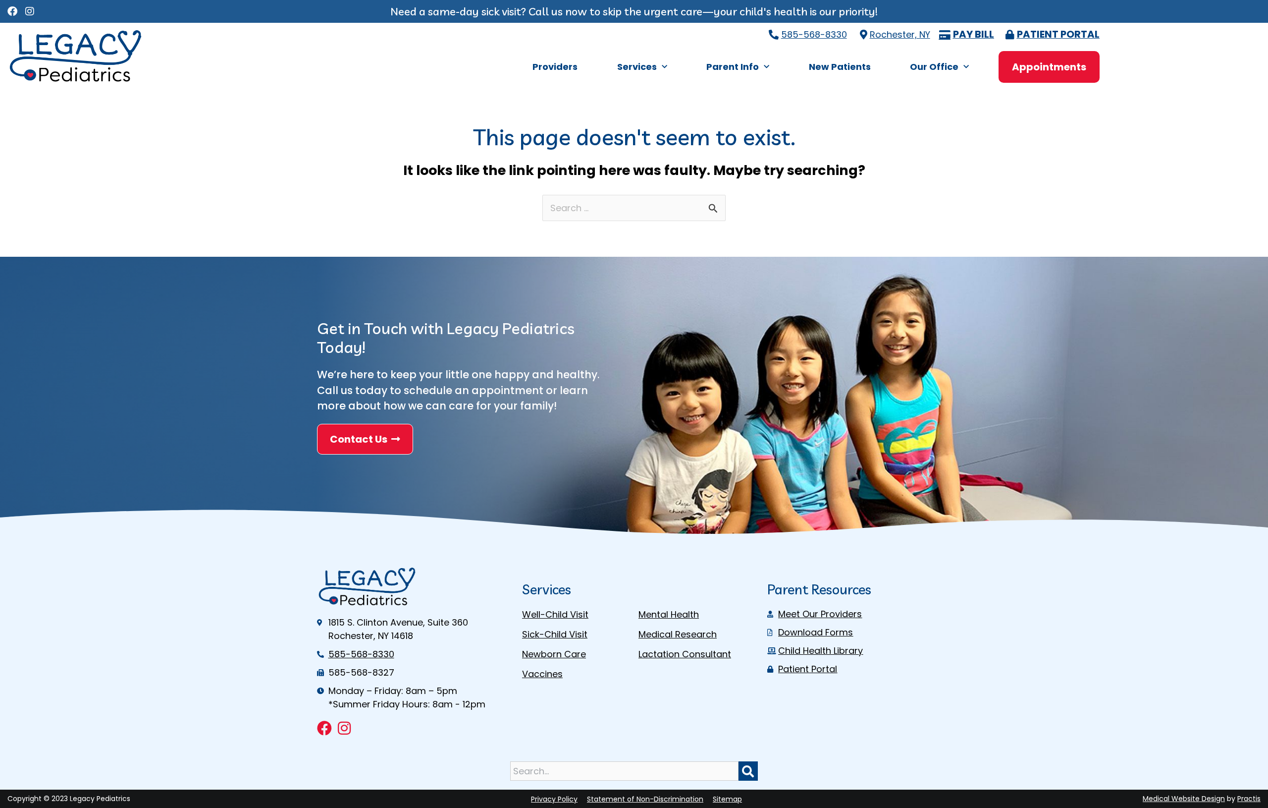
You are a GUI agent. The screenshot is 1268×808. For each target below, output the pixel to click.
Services (637, 66)
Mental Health (668, 614)
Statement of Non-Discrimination (645, 799)
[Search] (748, 771)
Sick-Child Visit (554, 634)
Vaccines (542, 674)
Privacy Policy (554, 799)
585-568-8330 (814, 34)
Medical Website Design (1184, 799)
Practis (1249, 799)
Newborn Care (554, 654)
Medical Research (677, 634)
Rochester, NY (900, 34)
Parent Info (732, 66)
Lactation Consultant (684, 654)
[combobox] (624, 771)
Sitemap (727, 799)
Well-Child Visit (555, 614)
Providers (555, 66)
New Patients (840, 66)
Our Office (934, 66)
